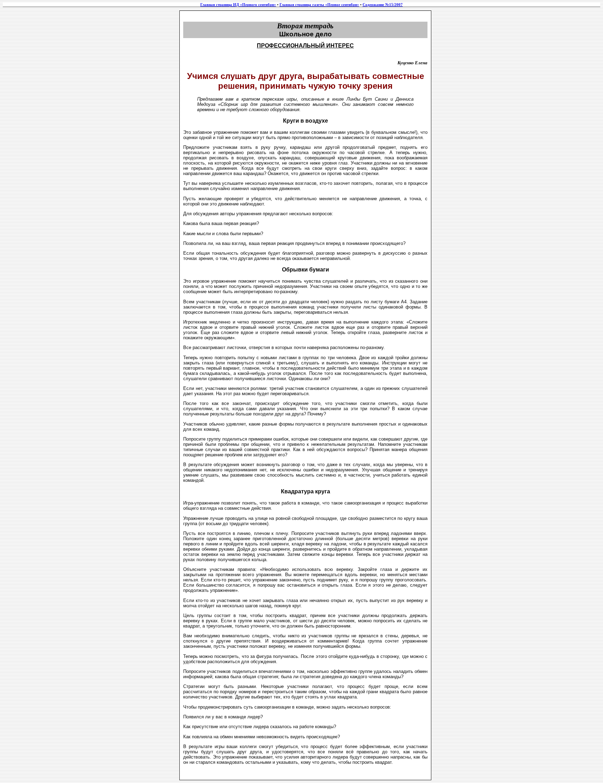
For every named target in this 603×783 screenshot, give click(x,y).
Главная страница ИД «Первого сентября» (238, 5)
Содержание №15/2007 (383, 5)
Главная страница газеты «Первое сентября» (319, 5)
